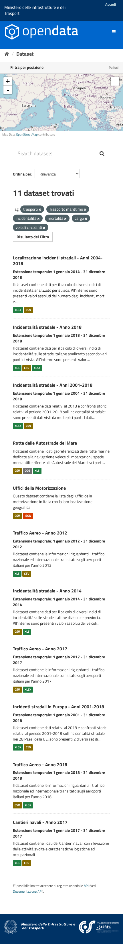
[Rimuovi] (40, 209)
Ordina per (22, 174)
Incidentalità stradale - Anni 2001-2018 (52, 385)
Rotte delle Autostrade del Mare (45, 442)
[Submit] (102, 153)
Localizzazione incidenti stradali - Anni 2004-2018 (58, 260)
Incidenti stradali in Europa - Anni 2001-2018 (58, 706)
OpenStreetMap (27, 134)
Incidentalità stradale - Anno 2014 (47, 590)
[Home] (6, 54)
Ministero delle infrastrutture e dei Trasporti (35, 10)
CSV (28, 310)
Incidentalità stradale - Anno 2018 (47, 327)
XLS (17, 368)
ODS (27, 471)
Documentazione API (27, 891)
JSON (28, 515)
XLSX (18, 310)
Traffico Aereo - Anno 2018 (40, 764)
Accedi (110, 4)
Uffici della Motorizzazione (39, 488)
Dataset (25, 54)
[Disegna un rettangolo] (115, 81)
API (86, 885)
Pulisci (113, 67)
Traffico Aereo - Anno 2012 (40, 532)
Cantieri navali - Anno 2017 (40, 822)
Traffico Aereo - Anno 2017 (40, 648)
